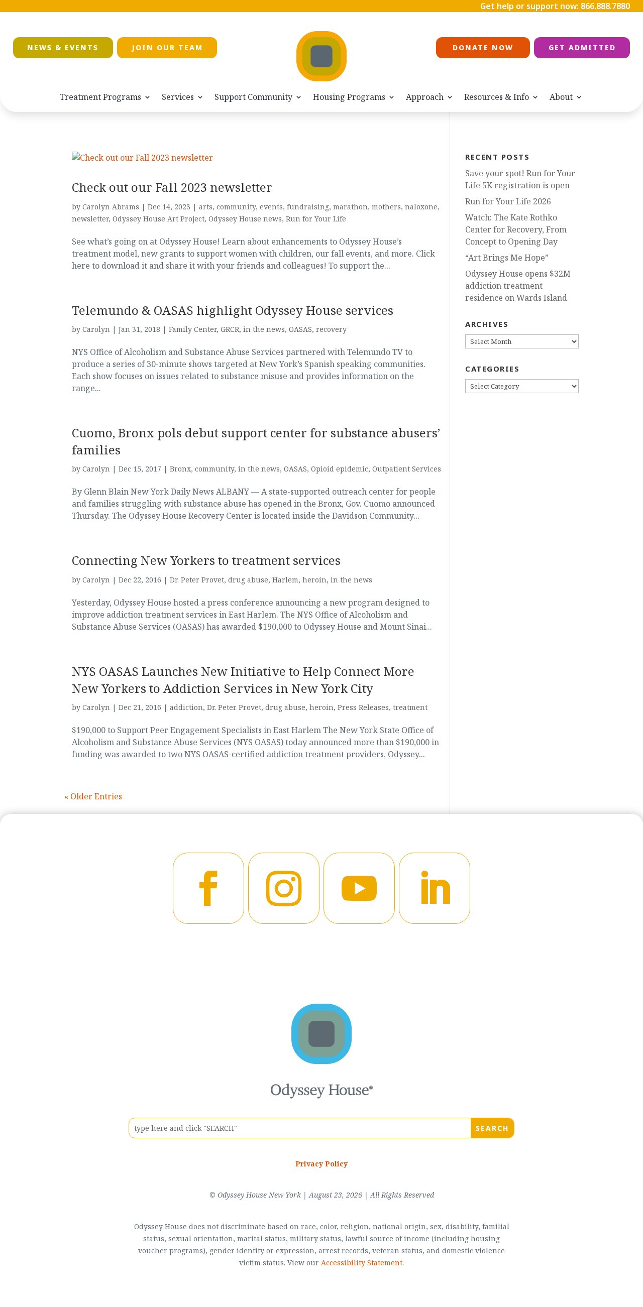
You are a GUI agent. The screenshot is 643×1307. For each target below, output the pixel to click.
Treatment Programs (100, 97)
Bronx (180, 468)
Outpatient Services (406, 468)
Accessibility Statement (361, 1262)
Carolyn (96, 329)
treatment (410, 707)
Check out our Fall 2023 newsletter (172, 187)
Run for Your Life (316, 218)
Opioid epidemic (339, 468)
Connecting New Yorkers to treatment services (206, 560)
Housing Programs (349, 97)
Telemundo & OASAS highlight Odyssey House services (232, 310)
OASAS (300, 329)
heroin (314, 579)
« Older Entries (93, 796)
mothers (386, 206)
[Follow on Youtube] (359, 888)
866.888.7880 (605, 6)
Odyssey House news (245, 218)
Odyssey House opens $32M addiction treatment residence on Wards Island (518, 285)
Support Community (253, 97)
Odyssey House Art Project (158, 218)
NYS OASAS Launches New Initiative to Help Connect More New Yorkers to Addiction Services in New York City (243, 679)
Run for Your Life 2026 (508, 201)
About (561, 97)
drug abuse (248, 579)
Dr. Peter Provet (197, 579)
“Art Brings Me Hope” (507, 257)
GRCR (230, 329)
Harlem (285, 579)
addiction (186, 707)
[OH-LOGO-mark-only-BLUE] (321, 1060)
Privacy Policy (321, 1163)
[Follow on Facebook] (208, 888)
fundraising (308, 206)
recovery (331, 329)
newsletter (90, 218)
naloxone (421, 206)
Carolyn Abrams (110, 206)
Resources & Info (496, 97)
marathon (350, 206)
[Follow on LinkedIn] (434, 888)
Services (178, 97)
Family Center (193, 329)
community (236, 206)
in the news (264, 329)
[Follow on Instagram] (283, 888)
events (271, 206)
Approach (425, 97)
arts (205, 206)
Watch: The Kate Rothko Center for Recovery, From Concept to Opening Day (516, 229)
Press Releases (363, 707)
